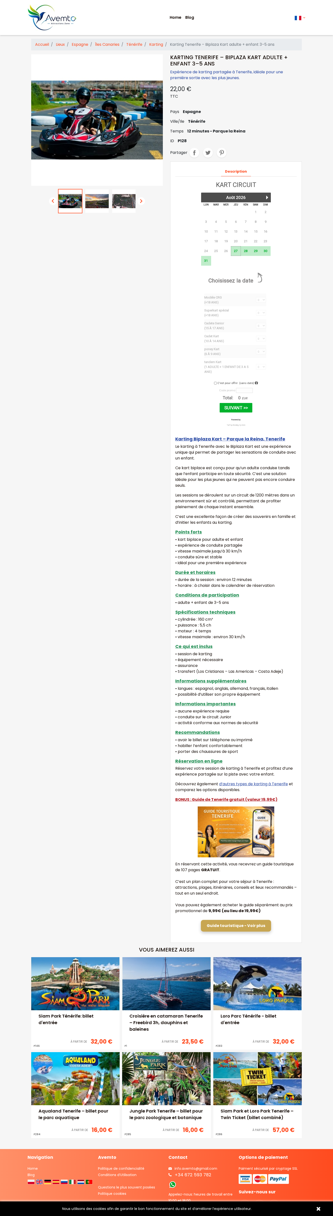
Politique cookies (112, 1193)
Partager (194, 153)
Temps (177, 131)
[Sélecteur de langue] (299, 17)
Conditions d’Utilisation (117, 1174)
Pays (174, 111)
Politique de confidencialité (121, 1168)
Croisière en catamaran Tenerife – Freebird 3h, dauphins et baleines (166, 1022)
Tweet (208, 153)
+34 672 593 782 (193, 1175)
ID (172, 141)
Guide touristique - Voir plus (236, 925)
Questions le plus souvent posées (126, 1187)
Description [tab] (236, 171)
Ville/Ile (177, 121)
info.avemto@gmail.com (196, 1168)
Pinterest (221, 153)
